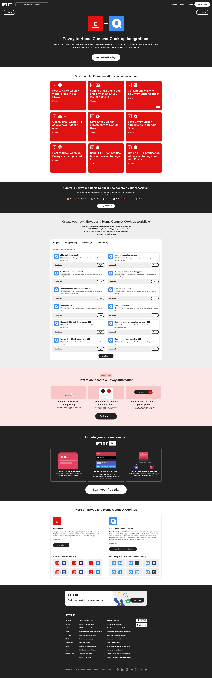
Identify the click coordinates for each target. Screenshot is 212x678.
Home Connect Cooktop (103, 39)
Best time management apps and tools (119, 631)
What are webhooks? (113, 642)
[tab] (56, 242)
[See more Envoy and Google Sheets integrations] (61, 572)
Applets (67, 631)
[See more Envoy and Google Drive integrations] (61, 563)
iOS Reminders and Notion (87, 646)
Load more (106, 356)
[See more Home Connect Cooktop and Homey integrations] (151, 572)
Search (67, 646)
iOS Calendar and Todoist (87, 650)
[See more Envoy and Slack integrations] (77, 563)
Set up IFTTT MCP (106, 206)
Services (67, 624)
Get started (202, 4)
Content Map (69, 642)
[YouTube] (131, 669)
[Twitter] (136, 669)
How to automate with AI (114, 624)
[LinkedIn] (122, 669)
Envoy (69, 39)
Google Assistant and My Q (87, 635)
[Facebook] (117, 669)
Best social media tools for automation (119, 657)
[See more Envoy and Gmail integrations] (77, 572)
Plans (182, 4)
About (109, 669)
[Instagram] (127, 669)
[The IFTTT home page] (7, 4)
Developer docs (70, 653)
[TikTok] (141, 669)
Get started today (106, 57)
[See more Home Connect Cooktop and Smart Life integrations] (134, 572)
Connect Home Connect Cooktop (123, 549)
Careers (76, 669)
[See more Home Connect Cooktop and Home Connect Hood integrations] (117, 563)
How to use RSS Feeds (114, 639)
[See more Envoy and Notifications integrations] (94, 572)
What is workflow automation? (116, 635)
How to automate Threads (115, 650)
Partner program (86, 669)
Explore (174, 4)
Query (64, 325)
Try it (100, 265)
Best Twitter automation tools (116, 628)
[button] (106, 416)
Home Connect (114, 532)
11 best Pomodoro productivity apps (118, 646)
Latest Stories (113, 620)
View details (58, 265)
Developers (68, 669)
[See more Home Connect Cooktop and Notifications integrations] (117, 572)
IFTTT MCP (68, 635)
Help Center (68, 639)
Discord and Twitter (85, 657)
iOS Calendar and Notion (87, 628)
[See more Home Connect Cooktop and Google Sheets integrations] (151, 563)
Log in (190, 4)
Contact (95, 669)
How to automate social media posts (118, 653)
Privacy (102, 669)
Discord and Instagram (86, 624)
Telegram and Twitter (85, 653)
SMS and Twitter (84, 642)
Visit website (57, 539)
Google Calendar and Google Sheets (90, 631)
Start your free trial (106, 489)
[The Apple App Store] (141, 620)
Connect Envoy (61, 545)
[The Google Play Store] (141, 625)
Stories (67, 628)
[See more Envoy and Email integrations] (94, 563)
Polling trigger (66, 257)
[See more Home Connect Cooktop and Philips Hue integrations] (134, 563)
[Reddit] (145, 669)
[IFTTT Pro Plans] (89, 322)
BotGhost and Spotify (86, 639)
